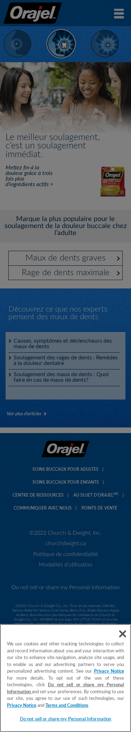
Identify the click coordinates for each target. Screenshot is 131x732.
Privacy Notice (109, 671)
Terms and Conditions (66, 705)
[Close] (122, 634)
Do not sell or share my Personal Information (65, 719)
